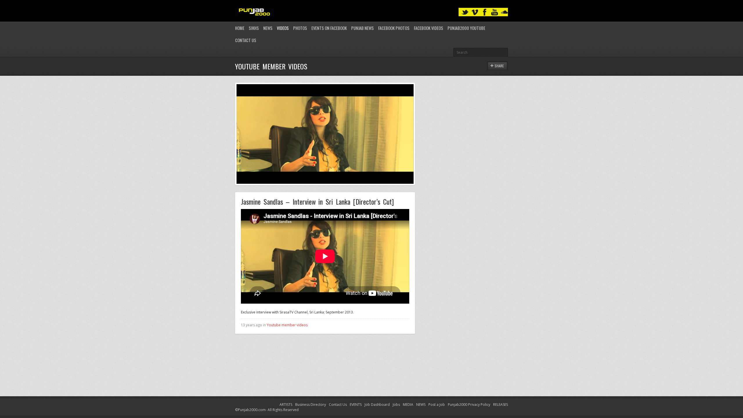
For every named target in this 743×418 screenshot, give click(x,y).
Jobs (396, 404)
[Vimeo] (474, 12)
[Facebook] (484, 12)
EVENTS (356, 404)
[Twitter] (464, 12)
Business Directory (310, 404)
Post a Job (436, 404)
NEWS (420, 404)
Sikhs (254, 28)
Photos (300, 28)
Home (239, 28)
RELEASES (500, 404)
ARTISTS (285, 404)
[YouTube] (494, 12)
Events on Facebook (329, 28)
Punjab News (362, 28)
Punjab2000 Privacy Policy (469, 404)
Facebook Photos (394, 28)
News (268, 28)
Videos (283, 28)
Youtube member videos (287, 324)
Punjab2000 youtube (466, 28)
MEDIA (408, 404)
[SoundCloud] (504, 12)
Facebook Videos (428, 28)
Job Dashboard (377, 404)
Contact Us (245, 40)
